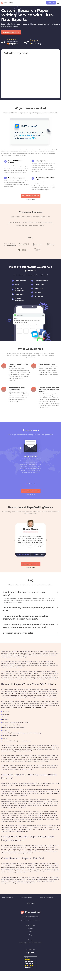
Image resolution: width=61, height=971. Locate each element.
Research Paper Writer (11, 32)
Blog (30, 935)
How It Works (30, 925)
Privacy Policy (36, 920)
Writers (30, 928)
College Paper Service (7, 897)
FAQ (30, 932)
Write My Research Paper (30, 491)
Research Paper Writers (30, 564)
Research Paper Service (30, 196)
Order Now (51, 2)
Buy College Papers (26, 897)
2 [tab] (29, 483)
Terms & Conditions (26, 920)
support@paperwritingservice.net (30, 943)
